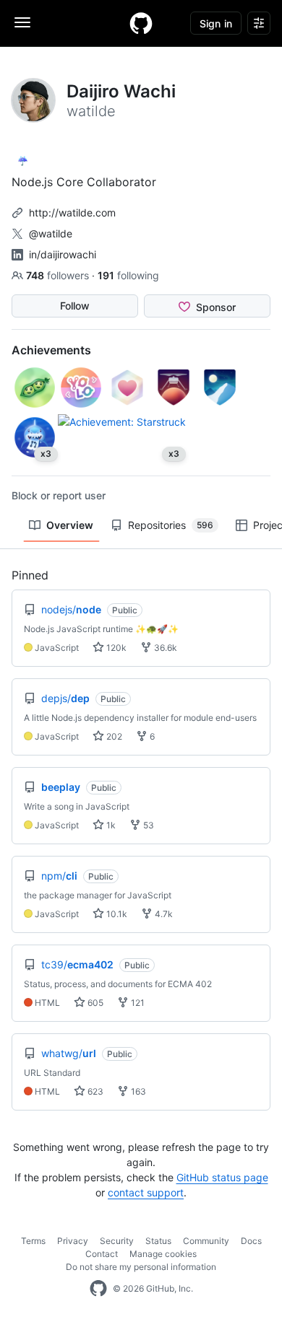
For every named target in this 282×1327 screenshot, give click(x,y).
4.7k (163, 913)
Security (117, 1240)
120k (115, 647)
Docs (251, 1240)
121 (137, 1002)
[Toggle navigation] (22, 22)
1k (110, 825)
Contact (101, 1253)
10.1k (115, 913)
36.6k (164, 647)
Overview (69, 525)
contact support (146, 1192)
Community (206, 1240)
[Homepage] (141, 23)
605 (94, 1002)
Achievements (51, 350)
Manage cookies (163, 1253)
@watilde (50, 233)
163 (137, 1091)
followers (59, 275)
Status (158, 1240)
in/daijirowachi (62, 254)
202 (113, 736)
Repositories (170, 525)
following (128, 275)
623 (94, 1091)
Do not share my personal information (141, 1266)
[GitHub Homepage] (98, 1288)
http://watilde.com (72, 212)
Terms (33, 1240)
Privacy (72, 1240)
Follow (75, 305)
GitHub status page (222, 1177)
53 (147, 825)
